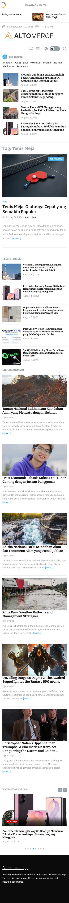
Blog (4, 201)
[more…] (16, 238)
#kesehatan (22, 66)
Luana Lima (30, 217)
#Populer (8, 62)
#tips (26, 62)
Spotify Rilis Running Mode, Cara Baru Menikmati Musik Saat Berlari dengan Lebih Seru (43, 353)
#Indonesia (9, 66)
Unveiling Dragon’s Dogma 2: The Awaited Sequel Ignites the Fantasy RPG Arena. (33, 679)
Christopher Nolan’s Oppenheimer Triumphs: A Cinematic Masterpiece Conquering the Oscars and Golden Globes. (29, 749)
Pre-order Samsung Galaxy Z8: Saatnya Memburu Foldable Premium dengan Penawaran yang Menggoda (43, 126)
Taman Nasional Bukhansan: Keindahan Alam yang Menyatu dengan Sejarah (32, 410)
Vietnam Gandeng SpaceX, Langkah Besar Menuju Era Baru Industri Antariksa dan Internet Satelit (42, 77)
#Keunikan (36, 62)
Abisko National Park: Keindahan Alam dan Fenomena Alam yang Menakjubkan (32, 549)
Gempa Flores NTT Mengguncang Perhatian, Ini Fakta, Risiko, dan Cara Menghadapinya (43, 110)
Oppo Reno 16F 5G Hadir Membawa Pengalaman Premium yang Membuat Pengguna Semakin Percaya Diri (43, 310)
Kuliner (10, 821)
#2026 (18, 62)
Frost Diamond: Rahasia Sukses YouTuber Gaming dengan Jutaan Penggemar (34, 480)
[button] (60, 790)
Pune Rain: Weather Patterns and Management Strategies (27, 614)
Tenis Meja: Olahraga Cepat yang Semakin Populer (34, 209)
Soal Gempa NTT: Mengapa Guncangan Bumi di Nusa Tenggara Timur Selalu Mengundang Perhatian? (42, 95)
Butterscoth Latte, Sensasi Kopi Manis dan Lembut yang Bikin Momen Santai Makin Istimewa (33, 833)
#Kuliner (47, 62)
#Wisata (58, 62)
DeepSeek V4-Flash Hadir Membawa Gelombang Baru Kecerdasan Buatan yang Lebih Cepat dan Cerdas (43, 332)
